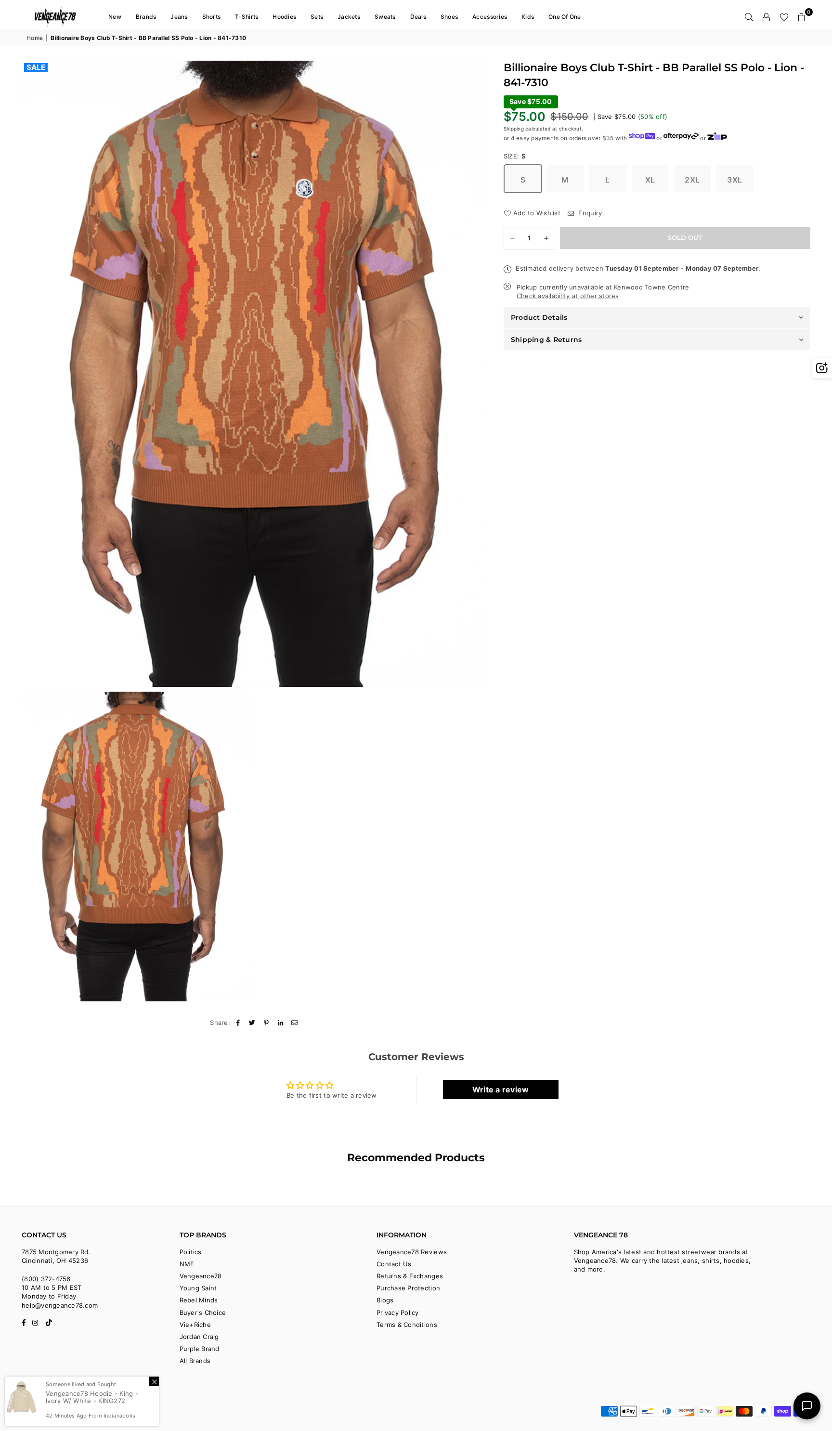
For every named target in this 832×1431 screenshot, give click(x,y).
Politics (191, 1252)
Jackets (349, 16)
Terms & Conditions (407, 1324)
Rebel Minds (199, 1300)
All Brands (195, 1361)
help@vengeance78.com (60, 1305)
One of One (564, 16)
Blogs (385, 1300)
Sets (317, 16)
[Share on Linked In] (280, 1022)
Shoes (449, 16)
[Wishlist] (784, 17)
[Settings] (766, 17)
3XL (734, 179)
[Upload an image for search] (822, 368)
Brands (146, 16)
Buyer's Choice (203, 1312)
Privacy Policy (398, 1312)
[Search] (749, 17)
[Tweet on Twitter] (252, 1022)
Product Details (539, 317)
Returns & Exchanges (410, 1276)
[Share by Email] (294, 1022)
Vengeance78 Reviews (412, 1252)
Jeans (178, 16)
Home (34, 37)
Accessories (489, 16)
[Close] (154, 1381)
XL (650, 179)
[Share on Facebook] (238, 1022)
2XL (692, 179)
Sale (35, 67)
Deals (418, 16)
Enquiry (589, 212)
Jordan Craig (199, 1336)
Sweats (385, 16)
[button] (801, 17)
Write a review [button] (500, 1089)
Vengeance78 (201, 1276)
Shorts (211, 16)
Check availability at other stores (568, 295)
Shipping (514, 128)
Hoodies (284, 16)
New (114, 16)
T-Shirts (246, 16)
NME (187, 1264)
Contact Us (394, 1264)
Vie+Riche (195, 1324)
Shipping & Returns (546, 339)
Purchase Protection (408, 1288)
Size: (515, 155)
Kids (527, 16)
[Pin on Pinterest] (266, 1022)
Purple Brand (200, 1348)
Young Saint (198, 1288)
